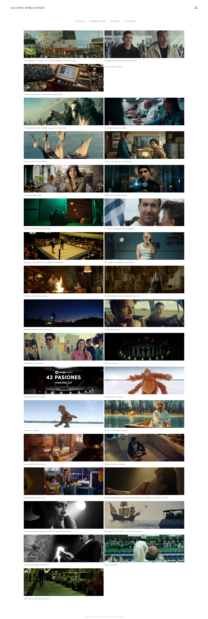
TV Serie (129, 21)
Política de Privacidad (114, 617)
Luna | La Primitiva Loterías (115, 128)
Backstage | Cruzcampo (33, 363)
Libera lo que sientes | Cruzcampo (118, 161)
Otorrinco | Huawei (31, 430)
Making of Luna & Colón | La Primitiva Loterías (123, 531)
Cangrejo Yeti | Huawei (113, 397)
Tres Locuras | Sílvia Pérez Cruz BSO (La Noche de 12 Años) (47, 531)
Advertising (97, 21)
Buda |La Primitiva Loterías (35, 464)
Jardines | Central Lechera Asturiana (38, 330)
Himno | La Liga (110, 363)
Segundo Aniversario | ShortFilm (37, 598)
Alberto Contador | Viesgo (114, 464)
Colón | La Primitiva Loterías (35, 161)
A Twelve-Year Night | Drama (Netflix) (119, 229)
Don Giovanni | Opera (113, 67)
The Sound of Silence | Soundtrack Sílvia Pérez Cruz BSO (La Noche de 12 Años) (136, 498)
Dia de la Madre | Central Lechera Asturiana (122, 296)
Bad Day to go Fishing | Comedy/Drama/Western (44, 262)
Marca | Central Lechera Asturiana (38, 229)
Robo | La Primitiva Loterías (115, 195)
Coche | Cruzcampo (112, 330)
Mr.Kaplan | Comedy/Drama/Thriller (119, 262)
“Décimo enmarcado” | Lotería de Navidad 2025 (43, 94)
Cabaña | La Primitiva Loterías (36, 296)
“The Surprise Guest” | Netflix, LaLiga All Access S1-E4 (45, 128)
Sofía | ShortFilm (111, 565)
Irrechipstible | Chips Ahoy (34, 498)
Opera (115, 21)
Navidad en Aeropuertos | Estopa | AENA (120, 61)
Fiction (80, 21)
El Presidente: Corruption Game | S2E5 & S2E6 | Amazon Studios (50, 61)
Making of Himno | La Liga (34, 397)
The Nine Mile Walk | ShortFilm (36, 565)
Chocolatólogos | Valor (33, 195)
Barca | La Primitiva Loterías (115, 430)
